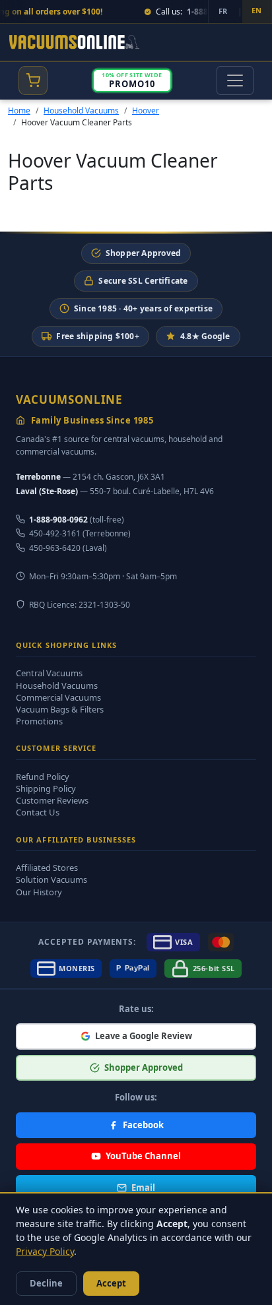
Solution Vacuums (51, 879)
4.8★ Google (205, 336)
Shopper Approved (144, 253)
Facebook (143, 1125)
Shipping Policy (46, 788)
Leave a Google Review (143, 1036)
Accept (111, 1283)
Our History (39, 892)
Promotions (39, 721)
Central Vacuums (49, 673)
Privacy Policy (45, 1251)
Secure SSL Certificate (142, 280)
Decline (46, 1283)
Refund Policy (42, 776)
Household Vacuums (81, 110)
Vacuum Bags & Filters (60, 709)
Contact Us (37, 812)
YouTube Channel (143, 1156)
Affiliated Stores (47, 868)
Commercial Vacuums (58, 697)
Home (19, 110)
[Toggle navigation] (235, 80)
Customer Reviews (52, 800)
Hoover (145, 110)
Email (143, 1188)
